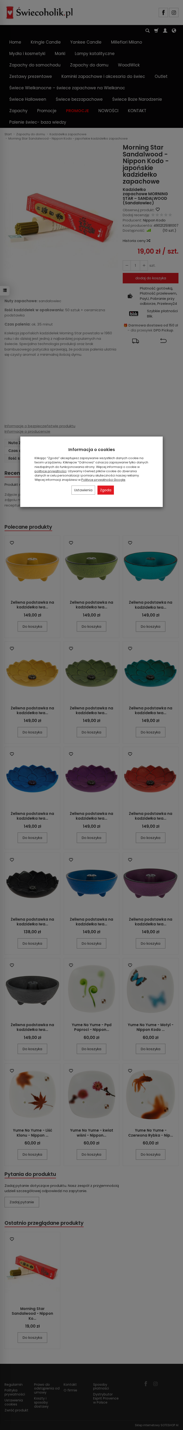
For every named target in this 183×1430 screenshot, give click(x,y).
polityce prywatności (50, 471)
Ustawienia (83, 490)
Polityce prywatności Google (103, 480)
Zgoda (105, 490)
